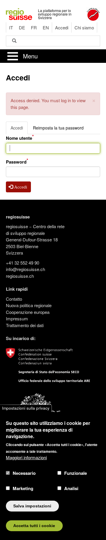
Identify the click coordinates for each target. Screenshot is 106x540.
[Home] (19, 13)
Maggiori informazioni (26, 457)
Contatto (14, 299)
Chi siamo (84, 27)
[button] (94, 100)
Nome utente (19, 138)
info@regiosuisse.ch (25, 269)
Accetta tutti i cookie (34, 526)
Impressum (17, 318)
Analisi (71, 488)
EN (46, 27)
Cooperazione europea (27, 312)
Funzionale (75, 473)
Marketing (23, 488)
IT (11, 27)
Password (16, 162)
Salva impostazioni (32, 506)
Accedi (61, 27)
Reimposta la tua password (58, 128)
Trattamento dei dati (25, 325)
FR (34, 27)
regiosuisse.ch (20, 276)
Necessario (24, 473)
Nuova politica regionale (29, 305)
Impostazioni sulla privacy (25, 408)
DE (22, 27)
